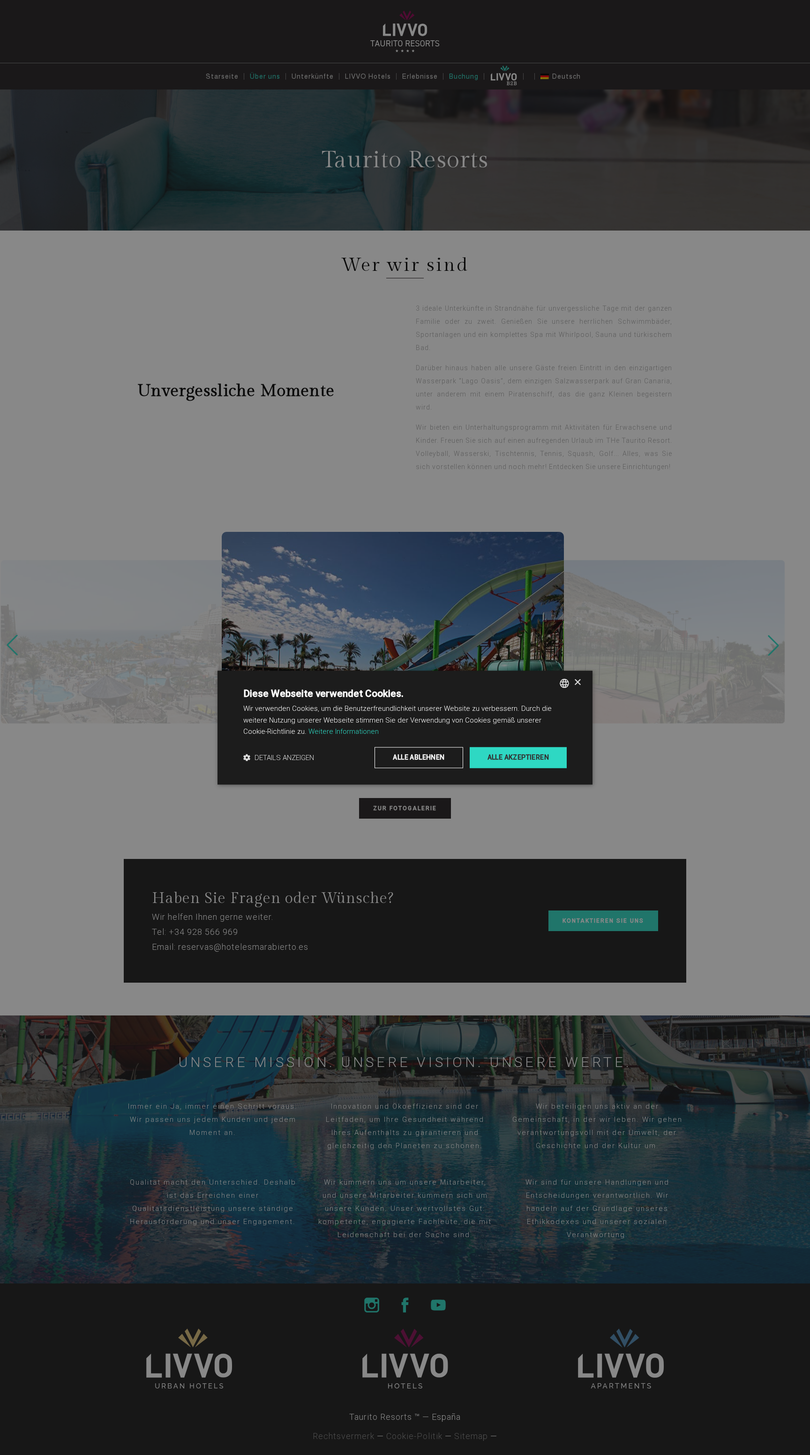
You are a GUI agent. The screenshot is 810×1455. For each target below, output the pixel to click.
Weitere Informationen (343, 732)
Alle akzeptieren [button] (518, 757)
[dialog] (405, 727)
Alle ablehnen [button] (418, 757)
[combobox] (564, 683)
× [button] (577, 682)
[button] (278, 757)
